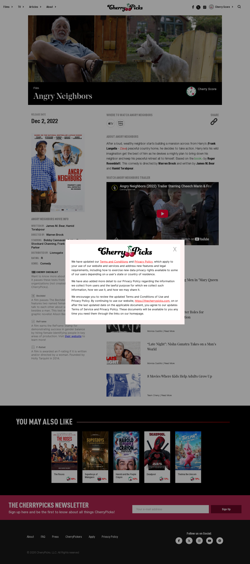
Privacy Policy (144, 261)
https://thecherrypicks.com (152, 300)
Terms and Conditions (114, 261)
